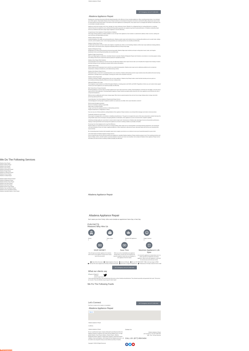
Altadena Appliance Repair (94, 1)
